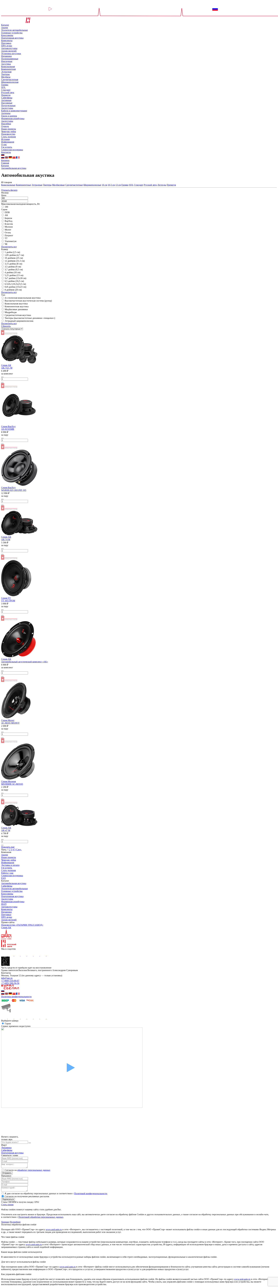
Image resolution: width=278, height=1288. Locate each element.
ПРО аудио (6, 45)
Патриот (9, 235)
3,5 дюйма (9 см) (13, 266)
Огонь (8, 232)
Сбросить (6, 326)
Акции (4, 27)
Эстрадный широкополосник (19, 321)
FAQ (3, 878)
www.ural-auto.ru (54, 1229)
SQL (3, 87)
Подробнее (15, 1222)
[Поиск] (30, 1142)
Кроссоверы (7, 35)
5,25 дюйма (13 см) (14, 275)
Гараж (8, 1023)
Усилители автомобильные (14, 30)
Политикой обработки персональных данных (40, 1217)
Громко (4, 84)
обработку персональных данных (33, 1170)
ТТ (6, 238)
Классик (9, 224)
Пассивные (6, 103)
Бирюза (8, 218)
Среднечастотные (74, 185)
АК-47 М (5, 830)
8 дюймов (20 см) (13, 290)
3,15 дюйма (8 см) (13, 264)
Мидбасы (5, 77)
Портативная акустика (12, 38)
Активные (6, 100)
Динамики (6, 1147)
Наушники (6, 56)
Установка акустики (11, 53)
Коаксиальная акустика (16, 303)
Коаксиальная (8, 66)
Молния (9, 227)
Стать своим (7, 1204)
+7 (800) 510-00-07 (10, 980)
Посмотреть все (9, 246)
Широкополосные (92, 185)
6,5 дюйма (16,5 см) (14, 281)
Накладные (6, 61)
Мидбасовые (58, 185)
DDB (7, 212)
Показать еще (7, 847)
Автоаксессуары (9, 48)
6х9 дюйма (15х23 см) (15, 287)
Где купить (6, 147)
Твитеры (5, 74)
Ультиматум (10, 241)
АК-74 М (5, 539)
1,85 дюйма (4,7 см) (14, 255)
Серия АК (6, 365)
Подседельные (8, 105)
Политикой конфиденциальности (90, 1193)
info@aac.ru (6, 978)
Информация (7, 142)
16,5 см (111, 185)
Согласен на (27, 1170)
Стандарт (5, 90)
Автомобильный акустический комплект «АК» (24, 661)
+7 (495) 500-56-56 (10, 983)
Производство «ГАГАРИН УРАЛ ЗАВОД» (22, 925)
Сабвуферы (6, 97)
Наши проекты (8, 129)
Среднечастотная (9, 79)
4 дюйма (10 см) (12, 272)
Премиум (5, 95)
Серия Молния (8, 781)
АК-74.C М (6, 368)
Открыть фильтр (9, 190)
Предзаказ (6, 43)
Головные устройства (11, 32)
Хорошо (5, 1222)
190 (6, 207)
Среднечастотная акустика (18, 315)
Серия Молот (7, 720)
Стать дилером (8, 136)
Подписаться (8, 1199)
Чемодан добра (8, 131)
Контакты (6, 152)
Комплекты (6, 40)
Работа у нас (7, 873)
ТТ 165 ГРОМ (8, 600)
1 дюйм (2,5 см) (12, 252)
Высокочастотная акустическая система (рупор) (28, 300)
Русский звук (7, 92)
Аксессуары (7, 108)
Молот (8, 229)
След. (19, 849)
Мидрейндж (11, 312)
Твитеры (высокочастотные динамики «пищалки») (30, 318)
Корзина (5, 160)
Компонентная (8, 69)
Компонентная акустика (17, 306)
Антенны (5, 113)
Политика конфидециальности (16, 996)
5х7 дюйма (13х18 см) (15, 278)
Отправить (7, 1173)
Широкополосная (9, 82)
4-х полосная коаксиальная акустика (23, 298)
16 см (104, 185)
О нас (4, 144)
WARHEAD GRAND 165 (13, 490)
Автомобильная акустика (13, 883)
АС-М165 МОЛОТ (10, 723)
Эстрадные (37, 185)
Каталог (5, 25)
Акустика (6, 64)
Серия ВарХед (8, 426)
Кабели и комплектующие (14, 110)
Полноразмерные (9, 58)
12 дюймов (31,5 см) (15, 261)
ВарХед (8, 221)
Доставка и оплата (10, 865)
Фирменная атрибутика (12, 118)
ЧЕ (6, 244)
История (5, 139)
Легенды (161, 185)
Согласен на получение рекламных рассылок (27, 1196)
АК (6, 215)
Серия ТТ (6, 598)
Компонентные (23, 185)
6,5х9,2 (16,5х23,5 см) (15, 284)
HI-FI (3, 904)
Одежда (5, 126)
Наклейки (6, 123)
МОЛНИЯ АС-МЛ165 (12, 784)
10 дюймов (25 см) (14, 258)
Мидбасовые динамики (16, 309)
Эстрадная (6, 71)
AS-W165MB (7, 429)
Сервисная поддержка (12, 149)
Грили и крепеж (9, 116)
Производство (8, 134)
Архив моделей (9, 51)
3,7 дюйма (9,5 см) (14, 269)
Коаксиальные (8, 185)
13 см (118, 185)
